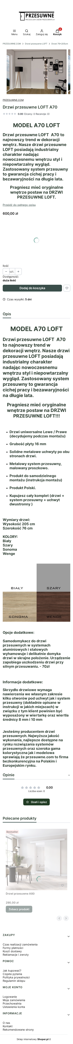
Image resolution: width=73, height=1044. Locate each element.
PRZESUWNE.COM (12, 43)
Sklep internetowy (33, 1039)
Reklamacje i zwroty (16, 954)
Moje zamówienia (14, 1000)
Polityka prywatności (16, 977)
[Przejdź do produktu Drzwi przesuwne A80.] (36, 859)
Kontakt (8, 1026)
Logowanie (10, 996)
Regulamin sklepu (14, 980)
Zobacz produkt (19, 909)
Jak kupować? (12, 970)
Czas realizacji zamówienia (20, 944)
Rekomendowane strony (18, 1029)
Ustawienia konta (14, 1007)
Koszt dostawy (12, 951)
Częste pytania (12, 974)
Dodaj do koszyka (32, 288)
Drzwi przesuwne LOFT (36, 43)
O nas (6, 1022)
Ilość (6, 265)
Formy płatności (13, 948)
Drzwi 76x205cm (59, 43)
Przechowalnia (12, 1003)
